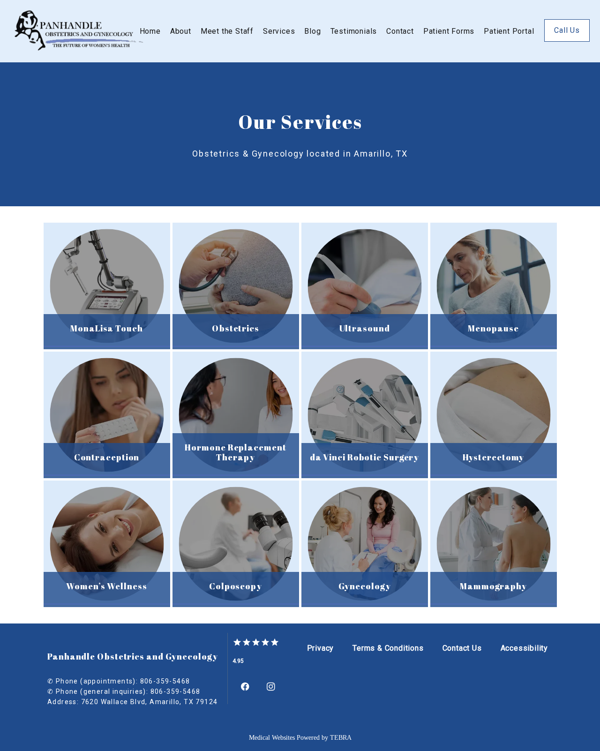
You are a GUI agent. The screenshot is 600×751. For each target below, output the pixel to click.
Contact (400, 31)
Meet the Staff (227, 31)
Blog (312, 31)
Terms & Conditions (387, 648)
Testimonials (353, 31)
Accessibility (524, 648)
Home (150, 31)
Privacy (320, 648)
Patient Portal (509, 31)
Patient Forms (448, 31)
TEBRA (341, 737)
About (180, 31)
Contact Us (462, 648)
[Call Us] (567, 41)
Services (279, 31)
